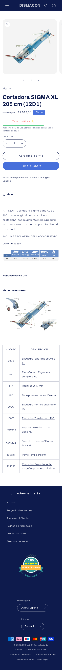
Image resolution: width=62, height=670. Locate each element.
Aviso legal (42, 660)
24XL (11, 374)
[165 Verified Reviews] (31, 579)
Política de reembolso (19, 526)
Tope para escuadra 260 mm (39, 395)
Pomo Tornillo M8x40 (34, 455)
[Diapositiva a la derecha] (38, 80)
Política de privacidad (20, 655)
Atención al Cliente (18, 518)
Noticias (11, 502)
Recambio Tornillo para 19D (38, 418)
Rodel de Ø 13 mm (32, 386)
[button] (7, 5)
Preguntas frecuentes (19, 510)
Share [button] (10, 194)
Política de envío (16, 533)
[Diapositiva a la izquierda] (23, 80)
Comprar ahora (31, 166)
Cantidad (8, 136)
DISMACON (28, 645)
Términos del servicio (19, 541)
